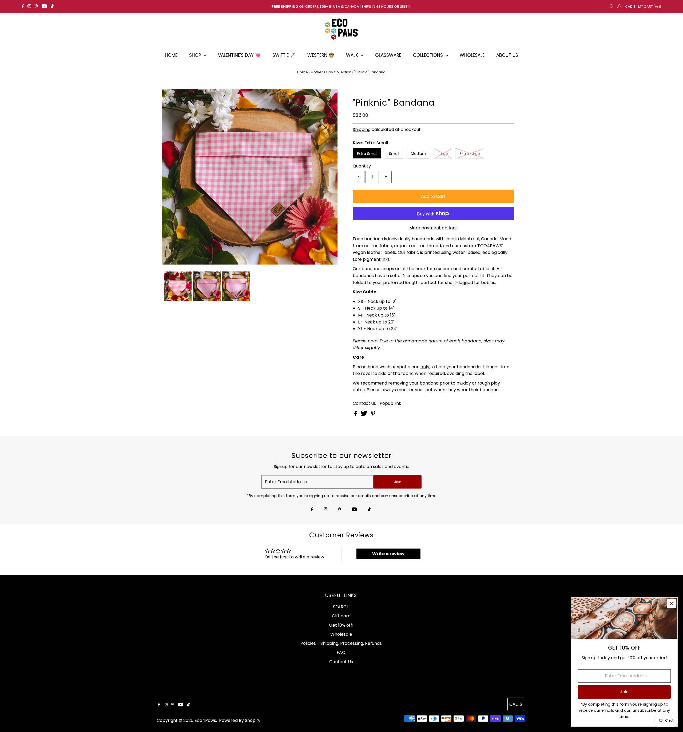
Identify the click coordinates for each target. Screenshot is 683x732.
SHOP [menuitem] (195, 55)
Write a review (388, 554)
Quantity (362, 166)
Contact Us (341, 662)
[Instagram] (29, 6)
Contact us (364, 403)
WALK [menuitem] (352, 55)
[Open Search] (611, 6)
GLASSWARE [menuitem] (388, 55)
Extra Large (470, 153)
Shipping (362, 129)
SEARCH (341, 607)
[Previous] (170, 97)
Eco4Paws (205, 720)
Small (394, 153)
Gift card (341, 616)
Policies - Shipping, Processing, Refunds (341, 643)
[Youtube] (44, 6)
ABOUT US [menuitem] (507, 55)
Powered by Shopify (239, 720)
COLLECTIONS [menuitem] (428, 55)
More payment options (433, 228)
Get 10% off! (341, 625)
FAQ (341, 652)
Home (302, 72)
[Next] (183, 97)
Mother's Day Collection (331, 72)
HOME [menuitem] (171, 55)
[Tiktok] (52, 6)
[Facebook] (23, 6)
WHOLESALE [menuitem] (472, 55)
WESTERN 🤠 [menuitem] (320, 55)
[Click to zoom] (329, 97)
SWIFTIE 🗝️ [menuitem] (284, 55)
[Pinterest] (36, 6)
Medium (418, 153)
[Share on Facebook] (356, 414)
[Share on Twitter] (364, 414)
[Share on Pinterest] (373, 414)
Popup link (390, 403)
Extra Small (367, 153)
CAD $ (630, 6)
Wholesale (341, 634)
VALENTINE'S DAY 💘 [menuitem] (239, 55)
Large (443, 153)
